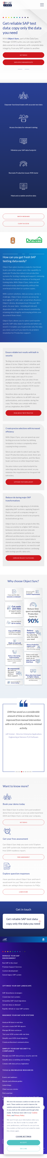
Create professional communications (15, 1042)
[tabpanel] (23, 725)
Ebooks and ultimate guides (12, 1081)
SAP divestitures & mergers (12, 993)
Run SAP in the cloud (9, 963)
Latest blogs (6, 1085)
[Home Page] (7, 4)
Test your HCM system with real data (15, 1034)
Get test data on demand (11, 1005)
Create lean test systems (11, 997)
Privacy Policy (19, 1115)
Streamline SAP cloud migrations (14, 1001)
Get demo (23, 822)
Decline (23, 1149)
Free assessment (23, 857)
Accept (23, 1142)
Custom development (10, 971)
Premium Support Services (12, 967)
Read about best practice (23, 413)
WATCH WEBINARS (23, 216)
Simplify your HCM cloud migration (15, 1038)
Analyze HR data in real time (12, 1022)
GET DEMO (23, 55)
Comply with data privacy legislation (15, 1064)
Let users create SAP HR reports (14, 1026)
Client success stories (10, 1089)
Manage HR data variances (12, 1030)
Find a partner (7, 1093)
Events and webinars (9, 1077)
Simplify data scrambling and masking (16, 1060)
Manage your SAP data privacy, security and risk (19, 1056)
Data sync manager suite (23, 62)
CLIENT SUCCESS (23, 223)
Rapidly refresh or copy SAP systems (15, 1009)
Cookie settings (23, 1136)
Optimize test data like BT (23, 482)
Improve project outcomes (23, 558)
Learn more (23, 892)
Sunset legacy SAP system (11, 975)
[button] (23, 69)
